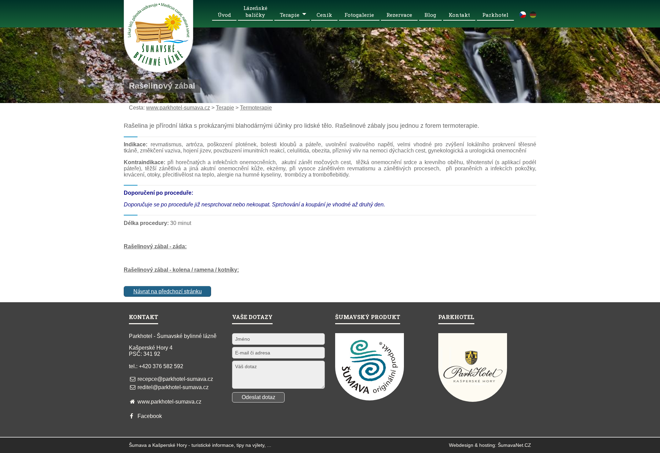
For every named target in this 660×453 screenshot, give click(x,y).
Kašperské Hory (169, 445)
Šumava (138, 445)
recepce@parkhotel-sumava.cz (175, 379)
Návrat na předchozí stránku (167, 291)
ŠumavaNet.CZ (514, 445)
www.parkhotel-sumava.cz (178, 108)
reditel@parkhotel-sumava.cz (173, 387)
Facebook (150, 416)
